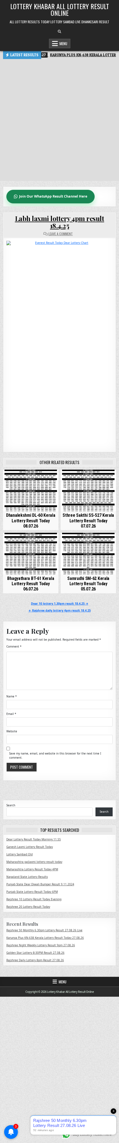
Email (11, 714)
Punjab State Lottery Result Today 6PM (32, 892)
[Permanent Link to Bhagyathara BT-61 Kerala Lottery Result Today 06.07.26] (30, 553)
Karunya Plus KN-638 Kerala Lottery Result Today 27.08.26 (45, 938)
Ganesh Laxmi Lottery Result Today (29, 847)
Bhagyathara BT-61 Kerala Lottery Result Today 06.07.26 (30, 584)
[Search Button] (59, 31)
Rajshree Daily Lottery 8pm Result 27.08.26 (35, 960)
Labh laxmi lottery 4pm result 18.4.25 (59, 222)
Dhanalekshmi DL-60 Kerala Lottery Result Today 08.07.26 (30, 520)
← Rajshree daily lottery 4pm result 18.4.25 (60, 610)
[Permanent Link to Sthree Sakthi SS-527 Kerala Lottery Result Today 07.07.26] (88, 490)
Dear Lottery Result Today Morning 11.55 (33, 839)
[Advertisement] (59, 121)
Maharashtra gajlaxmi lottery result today (34, 862)
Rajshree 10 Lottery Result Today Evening (33, 899)
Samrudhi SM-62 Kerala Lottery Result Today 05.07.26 (88, 584)
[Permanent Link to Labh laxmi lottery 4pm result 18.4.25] (59, 342)
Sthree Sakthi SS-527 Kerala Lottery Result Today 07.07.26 (88, 520)
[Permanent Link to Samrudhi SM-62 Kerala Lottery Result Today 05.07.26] (88, 553)
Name (11, 696)
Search (10, 805)
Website (11, 731)
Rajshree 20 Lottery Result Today (28, 907)
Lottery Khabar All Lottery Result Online (59, 9)
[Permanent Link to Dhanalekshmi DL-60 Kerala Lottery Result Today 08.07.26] (30, 490)
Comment (14, 646)
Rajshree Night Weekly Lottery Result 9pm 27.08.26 (40, 945)
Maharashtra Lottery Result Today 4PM (32, 869)
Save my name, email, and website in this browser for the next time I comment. (55, 755)
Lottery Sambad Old (19, 854)
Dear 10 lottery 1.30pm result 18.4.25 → (59, 603)
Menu (63, 43)
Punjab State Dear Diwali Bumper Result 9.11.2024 (40, 884)
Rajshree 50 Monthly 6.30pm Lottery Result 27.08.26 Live (44, 930)
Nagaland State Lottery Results (27, 877)
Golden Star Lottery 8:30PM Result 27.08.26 (35, 953)
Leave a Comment (60, 234)
